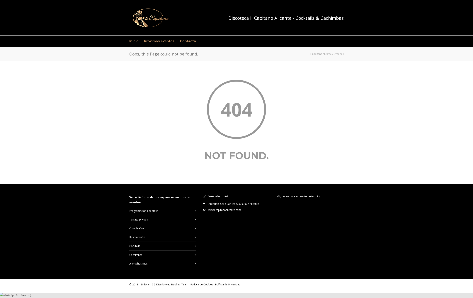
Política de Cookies (202, 284)
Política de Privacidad (227, 284)
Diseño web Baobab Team (172, 284)
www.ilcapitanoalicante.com (224, 210)
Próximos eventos (159, 41)
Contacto (188, 41)
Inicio (134, 41)
